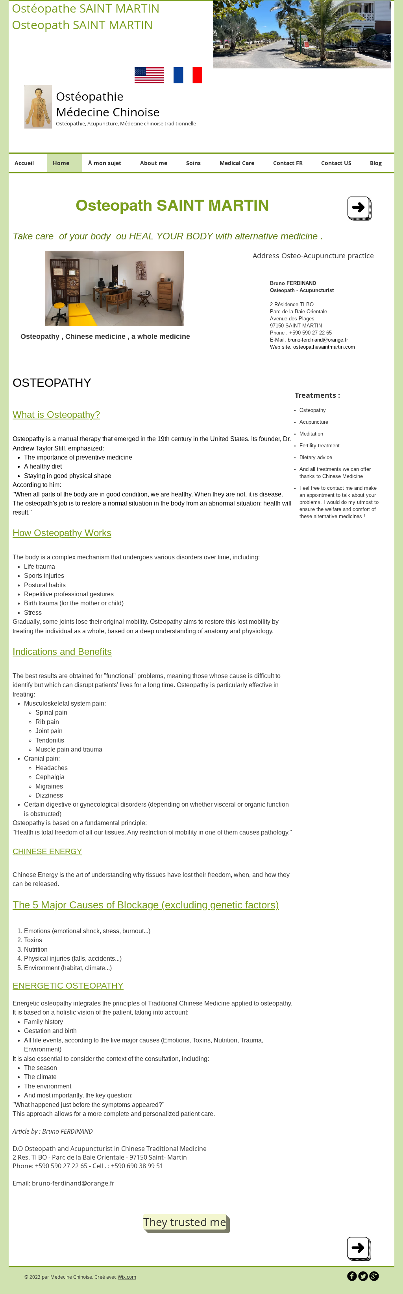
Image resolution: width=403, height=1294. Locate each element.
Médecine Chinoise (108, 112)
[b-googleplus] (374, 1276)
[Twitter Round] (363, 1276)
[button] (284, 34)
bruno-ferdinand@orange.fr (318, 340)
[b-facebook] (352, 1276)
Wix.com (127, 1277)
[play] (379, 57)
